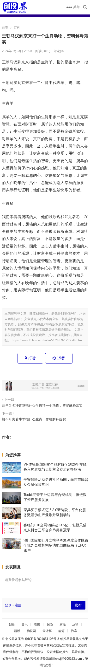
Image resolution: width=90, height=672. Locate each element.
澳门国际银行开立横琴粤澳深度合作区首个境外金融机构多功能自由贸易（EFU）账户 (56, 545)
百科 (17, 27)
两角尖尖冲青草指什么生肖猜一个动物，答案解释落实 (42, 405)
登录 (8, 605)
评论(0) (59, 51)
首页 (5, 27)
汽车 (74, 631)
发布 (78, 605)
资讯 (24, 624)
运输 (75, 624)
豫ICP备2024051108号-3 (42, 639)
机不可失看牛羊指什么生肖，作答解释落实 (34, 419)
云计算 (47, 631)
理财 (37, 624)
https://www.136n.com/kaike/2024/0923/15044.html (47, 340)
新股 (17, 631)
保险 (50, 624)
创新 (12, 624)
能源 (61, 631)
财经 (63, 624)
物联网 (31, 631)
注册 (18, 605)
